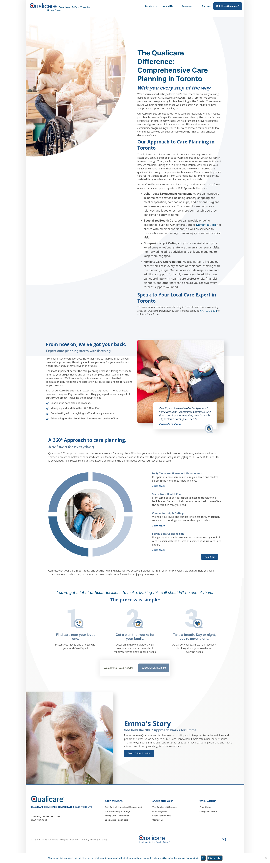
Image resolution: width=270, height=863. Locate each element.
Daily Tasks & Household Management (123, 807)
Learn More (158, 485)
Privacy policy (214, 858)
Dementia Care (206, 224)
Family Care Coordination (117, 815)
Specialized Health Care (116, 820)
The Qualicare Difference (164, 807)
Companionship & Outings (117, 811)
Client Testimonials (161, 815)
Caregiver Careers (208, 811)
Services (149, 6)
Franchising (205, 807)
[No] (266, 858)
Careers (206, 6)
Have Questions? (230, 6)
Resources (187, 6)
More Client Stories (139, 753)
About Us (168, 6)
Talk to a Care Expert (154, 667)
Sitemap (103, 839)
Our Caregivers (159, 811)
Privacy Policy (89, 839)
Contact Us (157, 820)
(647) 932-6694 (208, 310)
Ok (203, 858)
